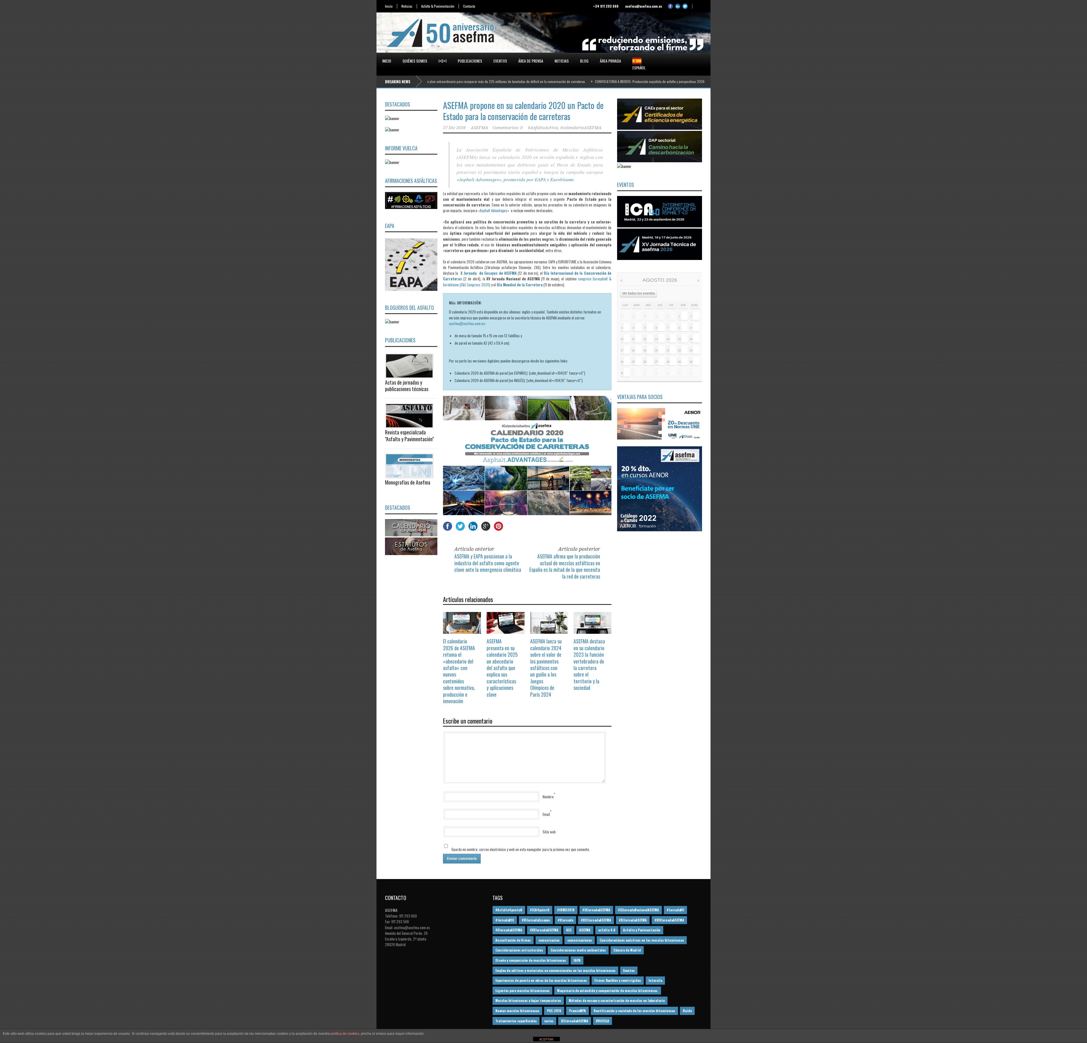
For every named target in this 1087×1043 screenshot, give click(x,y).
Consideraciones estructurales (519, 950)
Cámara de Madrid (627, 950)
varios (548, 1020)
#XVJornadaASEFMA (544, 929)
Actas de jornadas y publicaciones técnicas (406, 386)
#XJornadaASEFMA (508, 929)
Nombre (548, 796)
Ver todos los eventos (638, 293)
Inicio (389, 6)
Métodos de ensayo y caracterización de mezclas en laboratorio (617, 1000)
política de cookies (345, 1034)
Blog (584, 61)
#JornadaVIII (504, 920)
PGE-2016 (554, 1010)
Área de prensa (530, 61)
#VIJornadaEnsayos (536, 920)
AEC (569, 929)
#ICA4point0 (539, 909)
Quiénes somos (415, 61)
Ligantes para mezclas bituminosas (522, 990)
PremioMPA (577, 1010)
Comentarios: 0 (508, 127)
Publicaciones (470, 61)
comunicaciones (579, 940)
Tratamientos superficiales (516, 1020)
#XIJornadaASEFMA (633, 920)
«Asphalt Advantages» (493, 210)
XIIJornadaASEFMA (574, 1020)
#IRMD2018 (566, 909)
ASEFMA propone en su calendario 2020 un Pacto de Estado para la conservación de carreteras (523, 111)
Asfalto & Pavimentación (437, 6)
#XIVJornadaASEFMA (669, 920)
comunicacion (549, 940)
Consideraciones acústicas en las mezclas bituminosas (642, 940)
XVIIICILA (602, 1020)
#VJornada (565, 920)
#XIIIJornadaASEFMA (596, 920)
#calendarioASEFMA (581, 127)
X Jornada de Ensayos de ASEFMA (489, 273)
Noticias (406, 6)
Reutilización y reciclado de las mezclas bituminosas (634, 1010)
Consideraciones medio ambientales (578, 950)
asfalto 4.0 (606, 929)
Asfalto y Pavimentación (641, 929)
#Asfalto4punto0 (508, 909)
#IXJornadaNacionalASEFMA (638, 909)
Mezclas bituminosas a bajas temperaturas (528, 1000)
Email (546, 814)
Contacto (469, 6)
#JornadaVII (675, 909)
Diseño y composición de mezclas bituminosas (530, 960)
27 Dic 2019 (454, 127)
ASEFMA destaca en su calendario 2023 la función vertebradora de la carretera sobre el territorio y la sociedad (589, 664)
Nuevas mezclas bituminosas (517, 1010)
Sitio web (549, 832)
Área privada (610, 61)
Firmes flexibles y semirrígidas (617, 980)
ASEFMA (479, 127)
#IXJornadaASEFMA (596, 909)
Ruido (687, 1010)
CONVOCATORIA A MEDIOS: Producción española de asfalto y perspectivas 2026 (598, 81)
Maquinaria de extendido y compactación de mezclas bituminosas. (607, 990)
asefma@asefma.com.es (467, 323)
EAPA (577, 960)
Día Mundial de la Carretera (520, 284)
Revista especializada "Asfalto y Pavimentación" (409, 435)
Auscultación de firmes (513, 940)
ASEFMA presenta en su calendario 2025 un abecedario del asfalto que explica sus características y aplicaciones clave (502, 667)
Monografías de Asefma (407, 482)
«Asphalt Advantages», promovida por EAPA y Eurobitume (515, 179)
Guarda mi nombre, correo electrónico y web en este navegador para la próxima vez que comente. (521, 849)
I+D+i (442, 61)
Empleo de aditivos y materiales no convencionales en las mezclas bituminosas (555, 970)
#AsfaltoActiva (543, 127)
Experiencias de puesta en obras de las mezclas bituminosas (541, 980)
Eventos (500, 61)
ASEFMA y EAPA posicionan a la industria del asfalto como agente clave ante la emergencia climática (487, 563)
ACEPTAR (546, 1039)
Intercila (655, 980)
